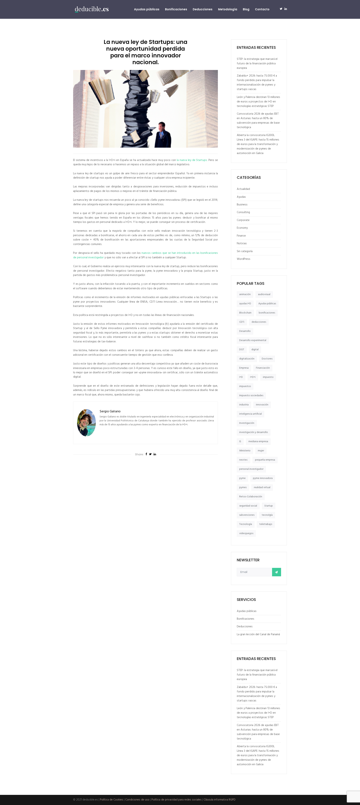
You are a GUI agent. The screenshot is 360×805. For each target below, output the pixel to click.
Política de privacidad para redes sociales (177, 799)
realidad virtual (262, 487)
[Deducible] (92, 9)
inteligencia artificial (250, 414)
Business (242, 204)
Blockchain (245, 313)
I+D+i (253, 377)
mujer (261, 451)
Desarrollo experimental (252, 340)
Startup (268, 506)
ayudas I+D (245, 303)
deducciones (259, 322)
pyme (242, 478)
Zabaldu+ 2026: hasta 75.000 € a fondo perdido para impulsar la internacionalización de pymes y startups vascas (257, 83)
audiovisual (264, 294)
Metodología (227, 9)
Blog (246, 9)
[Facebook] (146, 454)
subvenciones (246, 515)
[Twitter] (150, 454)
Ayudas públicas (146, 9)
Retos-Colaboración (250, 497)
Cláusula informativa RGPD (220, 799)
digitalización (246, 359)
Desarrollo (245, 331)
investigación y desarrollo (253, 432)
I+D (241, 377)
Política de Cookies (111, 799)
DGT (241, 349)
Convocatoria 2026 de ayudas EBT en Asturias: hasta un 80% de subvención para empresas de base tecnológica (258, 121)
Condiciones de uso (137, 799)
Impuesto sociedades (251, 395)
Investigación (246, 423)
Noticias (242, 243)
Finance (241, 236)
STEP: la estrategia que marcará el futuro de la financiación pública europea (257, 63)
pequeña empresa (265, 460)
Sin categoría (245, 251)
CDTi (241, 322)
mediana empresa (258, 441)
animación (245, 294)
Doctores (267, 359)
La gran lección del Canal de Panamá (258, 634)
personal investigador (251, 469)
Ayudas (241, 197)
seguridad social (248, 506)
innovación (262, 405)
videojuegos (246, 533)
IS (240, 441)
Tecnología (245, 524)
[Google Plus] (155, 454)
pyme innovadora (263, 478)
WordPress (243, 259)
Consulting (243, 212)
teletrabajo (265, 524)
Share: (139, 454)
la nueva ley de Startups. (192, 160)
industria (244, 405)
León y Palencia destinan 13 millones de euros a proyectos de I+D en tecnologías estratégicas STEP (258, 101)
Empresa (244, 368)
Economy (242, 228)
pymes (243, 487)
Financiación (263, 368)
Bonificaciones (176, 9)
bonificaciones (267, 313)
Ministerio (244, 451)
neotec (243, 460)
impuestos (245, 386)
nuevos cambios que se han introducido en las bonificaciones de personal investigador (145, 255)
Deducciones (202, 9)
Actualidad (243, 189)
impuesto (268, 377)
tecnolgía (267, 515)
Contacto (262, 9)
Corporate (243, 220)
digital (255, 349)
